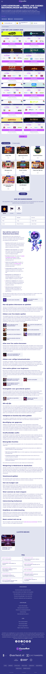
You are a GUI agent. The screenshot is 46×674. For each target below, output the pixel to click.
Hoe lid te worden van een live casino (23, 593)
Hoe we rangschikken (22, 629)
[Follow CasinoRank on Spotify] (27, 645)
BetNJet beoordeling (34, 114)
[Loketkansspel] (34, 659)
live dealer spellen (17, 263)
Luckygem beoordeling (12, 97)
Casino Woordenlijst (23, 609)
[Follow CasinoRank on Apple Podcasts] (29, 645)
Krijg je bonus (12, 43)
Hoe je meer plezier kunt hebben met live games (23, 595)
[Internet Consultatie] (16, 659)
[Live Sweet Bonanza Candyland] (8, 183)
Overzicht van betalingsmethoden (23, 613)
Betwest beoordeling (34, 131)
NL (22, 648)
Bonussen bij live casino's (22, 611)
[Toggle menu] (2, 1)
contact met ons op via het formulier (30, 521)
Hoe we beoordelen (23, 627)
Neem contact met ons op (22, 631)
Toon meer (22, 136)
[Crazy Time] (8, 153)
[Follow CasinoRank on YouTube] (24, 645)
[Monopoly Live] (8, 168)
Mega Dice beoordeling (34, 45)
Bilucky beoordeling (12, 114)
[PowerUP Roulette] (38, 153)
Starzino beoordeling (12, 45)
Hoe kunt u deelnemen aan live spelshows (23, 602)
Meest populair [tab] (6, 143)
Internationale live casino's (22, 617)
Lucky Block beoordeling (12, 63)
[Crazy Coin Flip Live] (38, 168)
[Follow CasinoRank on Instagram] (19, 645)
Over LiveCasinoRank (22, 625)
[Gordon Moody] (23, 664)
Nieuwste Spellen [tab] (16, 143)
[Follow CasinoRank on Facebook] (16, 645)
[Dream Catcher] (23, 168)
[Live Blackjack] (23, 183)
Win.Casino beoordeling (34, 97)
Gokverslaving (23, 615)
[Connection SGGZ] (16, 664)
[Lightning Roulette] (23, 153)
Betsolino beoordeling (12, 131)
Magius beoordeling (34, 80)
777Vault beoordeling (12, 80)
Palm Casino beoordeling (34, 63)
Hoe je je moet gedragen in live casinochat (23, 599)
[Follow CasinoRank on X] (21, 645)
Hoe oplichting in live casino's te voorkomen (22, 597)
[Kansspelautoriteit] (5, 659)
